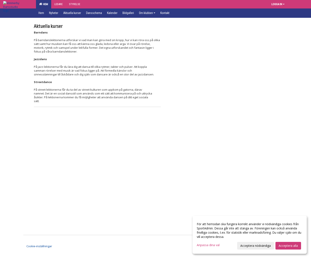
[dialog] (250, 235)
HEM (45, 4)
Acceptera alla (288, 246)
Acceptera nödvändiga (255, 246)
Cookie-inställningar (39, 246)
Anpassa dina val (208, 245)
